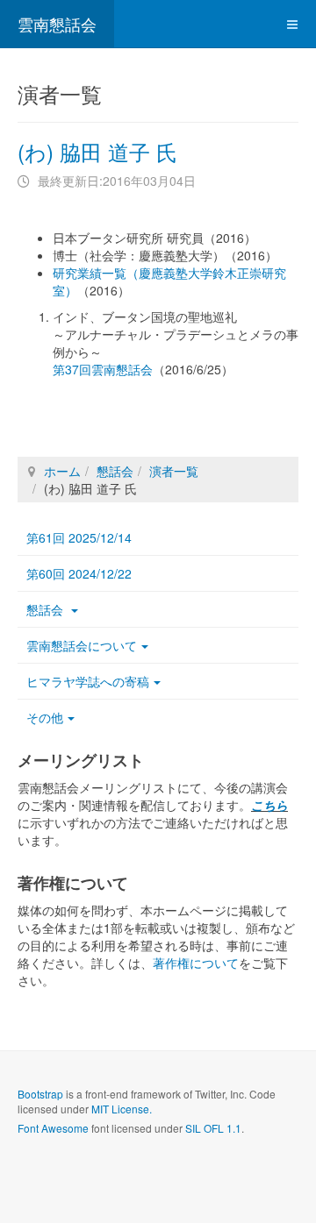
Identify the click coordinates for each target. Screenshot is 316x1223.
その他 (44, 717)
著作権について (196, 962)
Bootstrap (40, 1093)
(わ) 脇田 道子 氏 (97, 151)
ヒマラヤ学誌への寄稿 (87, 681)
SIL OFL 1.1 (213, 1127)
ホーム (62, 471)
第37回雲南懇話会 (103, 369)
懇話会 (115, 471)
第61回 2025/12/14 (79, 537)
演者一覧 (173, 471)
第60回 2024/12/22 (79, 573)
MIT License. (121, 1108)
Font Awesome (53, 1127)
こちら (269, 805)
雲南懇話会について (81, 645)
